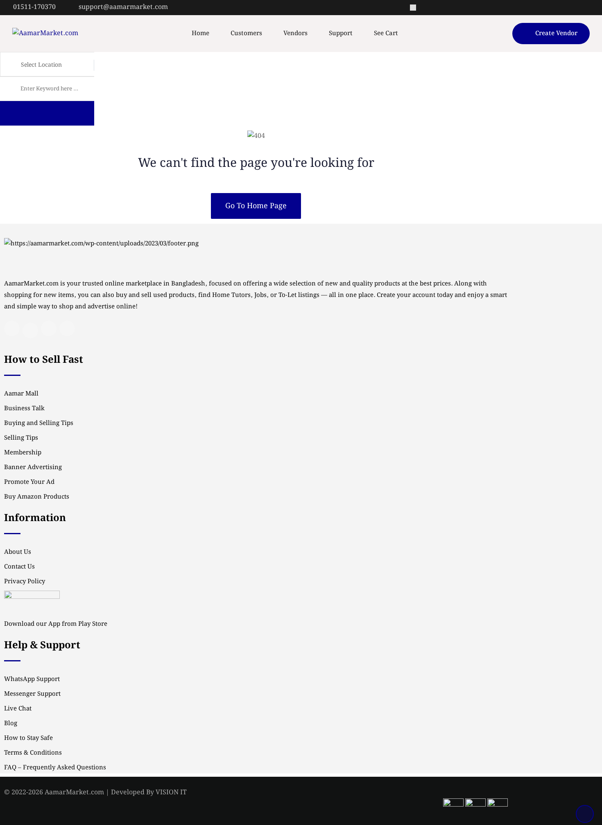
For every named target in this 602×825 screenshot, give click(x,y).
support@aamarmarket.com (123, 7)
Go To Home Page (256, 206)
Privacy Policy (24, 582)
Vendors (295, 33)
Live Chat (18, 709)
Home (200, 33)
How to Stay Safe (28, 738)
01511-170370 (34, 7)
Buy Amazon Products (36, 497)
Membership (22, 453)
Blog (10, 723)
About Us (17, 552)
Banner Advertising (33, 467)
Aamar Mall (21, 394)
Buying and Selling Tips (38, 423)
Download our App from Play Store (55, 624)
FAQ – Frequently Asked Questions (55, 768)
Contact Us (19, 567)
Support (341, 33)
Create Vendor (556, 33)
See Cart (386, 33)
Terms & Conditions (33, 753)
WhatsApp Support (32, 679)
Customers (246, 33)
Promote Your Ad (29, 482)
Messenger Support (32, 694)
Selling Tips (21, 438)
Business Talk (24, 409)
